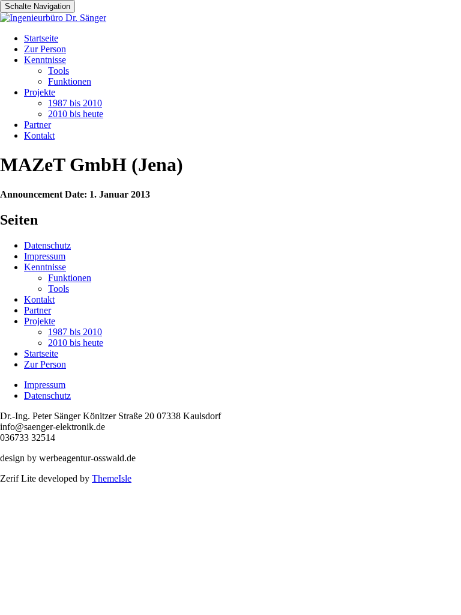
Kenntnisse (45, 60)
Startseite (41, 38)
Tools (58, 70)
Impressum (44, 256)
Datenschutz (47, 245)
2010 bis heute (75, 114)
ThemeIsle (111, 478)
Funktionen (69, 81)
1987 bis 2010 (75, 103)
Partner (37, 125)
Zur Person (45, 49)
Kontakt (39, 135)
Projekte (39, 92)
